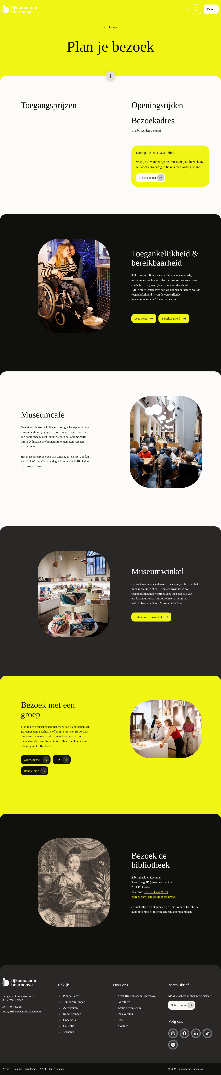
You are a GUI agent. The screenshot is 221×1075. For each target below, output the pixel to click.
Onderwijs (69, 1019)
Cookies (18, 1068)
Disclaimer (31, 1068)
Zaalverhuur (125, 1013)
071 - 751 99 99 (11, 1007)
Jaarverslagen (56, 1068)
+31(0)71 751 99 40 (156, 891)
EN (187, 9)
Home (113, 27)
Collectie (68, 1025)
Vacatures (124, 1001)
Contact (123, 1025)
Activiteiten (70, 1007)
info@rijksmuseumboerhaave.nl (22, 1011)
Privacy (6, 1068)
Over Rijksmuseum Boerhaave (137, 995)
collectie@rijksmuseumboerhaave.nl (153, 896)
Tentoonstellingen (74, 1001)
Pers (121, 1019)
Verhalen (68, 1031)
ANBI (43, 1068)
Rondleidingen (72, 1013)
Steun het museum (129, 1007)
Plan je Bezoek (72, 995)
